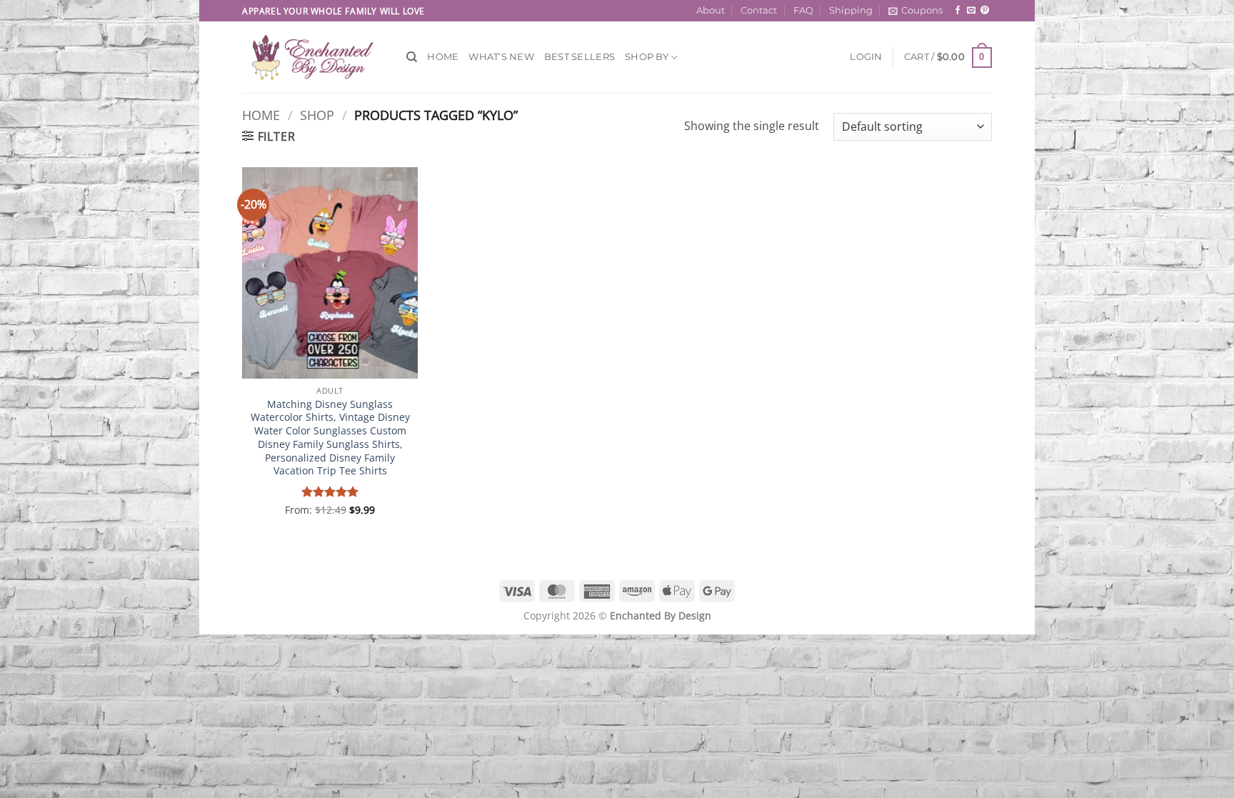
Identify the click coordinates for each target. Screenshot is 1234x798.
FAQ (803, 10)
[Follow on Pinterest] (984, 11)
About (710, 10)
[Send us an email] (971, 11)
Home (442, 56)
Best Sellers (579, 56)
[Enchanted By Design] (313, 57)
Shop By (646, 56)
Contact (759, 10)
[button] (915, 10)
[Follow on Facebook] (957, 11)
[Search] (411, 57)
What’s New (501, 56)
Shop (317, 115)
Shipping (851, 10)
